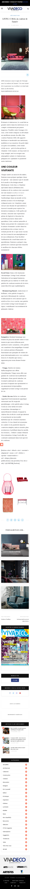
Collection (6, 771)
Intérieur (5, 803)
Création (5, 779)
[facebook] (12, 886)
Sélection (5, 824)
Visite (4, 842)
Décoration (15, 15)
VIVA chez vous (7, 846)
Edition (5, 793)
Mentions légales (18, 880)
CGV (6, 882)
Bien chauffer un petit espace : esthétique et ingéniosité (18, 729)
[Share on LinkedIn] (18, 520)
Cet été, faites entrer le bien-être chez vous (18, 748)
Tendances (6, 838)
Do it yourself (6, 789)
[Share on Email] (22, 520)
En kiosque (6, 796)
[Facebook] (10, 693)
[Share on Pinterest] (15, 520)
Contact (13, 882)
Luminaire (5, 807)
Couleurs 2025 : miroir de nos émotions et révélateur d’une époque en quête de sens (18, 739)
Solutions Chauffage (6, 619)
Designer (5, 786)
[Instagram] (16, 693)
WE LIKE (5, 849)
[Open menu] (2, 8)
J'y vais (15, 680)
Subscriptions (6, 831)
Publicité (22, 882)
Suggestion (6, 835)
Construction (6, 775)
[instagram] (15, 886)
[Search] (28, 9)
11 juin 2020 (15, 25)
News (4, 814)
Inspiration (6, 800)
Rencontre (6, 821)
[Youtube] (20, 693)
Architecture (6, 768)
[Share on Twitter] (11, 520)
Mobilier (5, 810)
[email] (18, 886)
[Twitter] (13, 693)
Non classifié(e (7, 817)
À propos (6, 880)
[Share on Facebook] (7, 520)
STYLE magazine (7, 828)
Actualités (5, 764)
